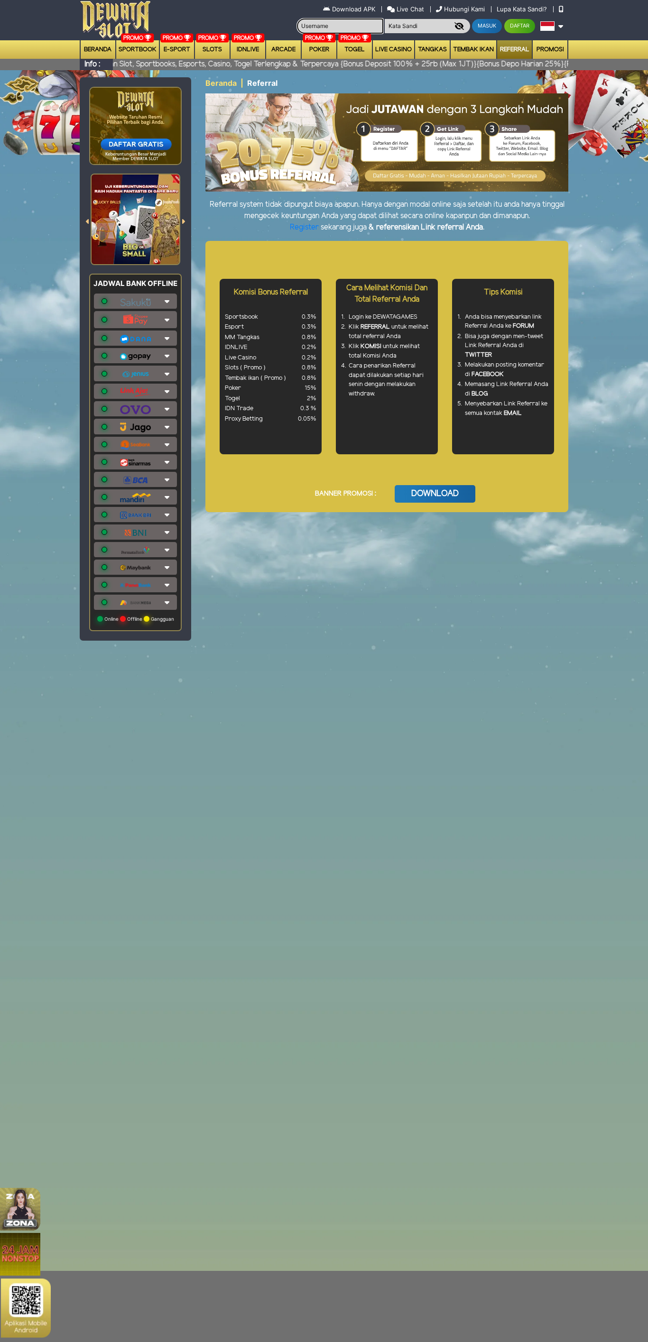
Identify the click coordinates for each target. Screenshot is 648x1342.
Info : (92, 64)
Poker (319, 49)
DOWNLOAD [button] (435, 493)
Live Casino (393, 49)
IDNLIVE (248, 49)
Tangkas (432, 49)
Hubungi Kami (464, 9)
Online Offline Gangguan (138, 619)
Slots (212, 49)
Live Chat (409, 9)
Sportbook (138, 49)
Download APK (353, 9)
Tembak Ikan (473, 49)
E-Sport (177, 49)
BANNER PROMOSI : (345, 494)
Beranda (97, 49)
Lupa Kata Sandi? (523, 9)
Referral (514, 49)
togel (354, 49)
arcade (283, 49)
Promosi (550, 49)
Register (304, 227)
